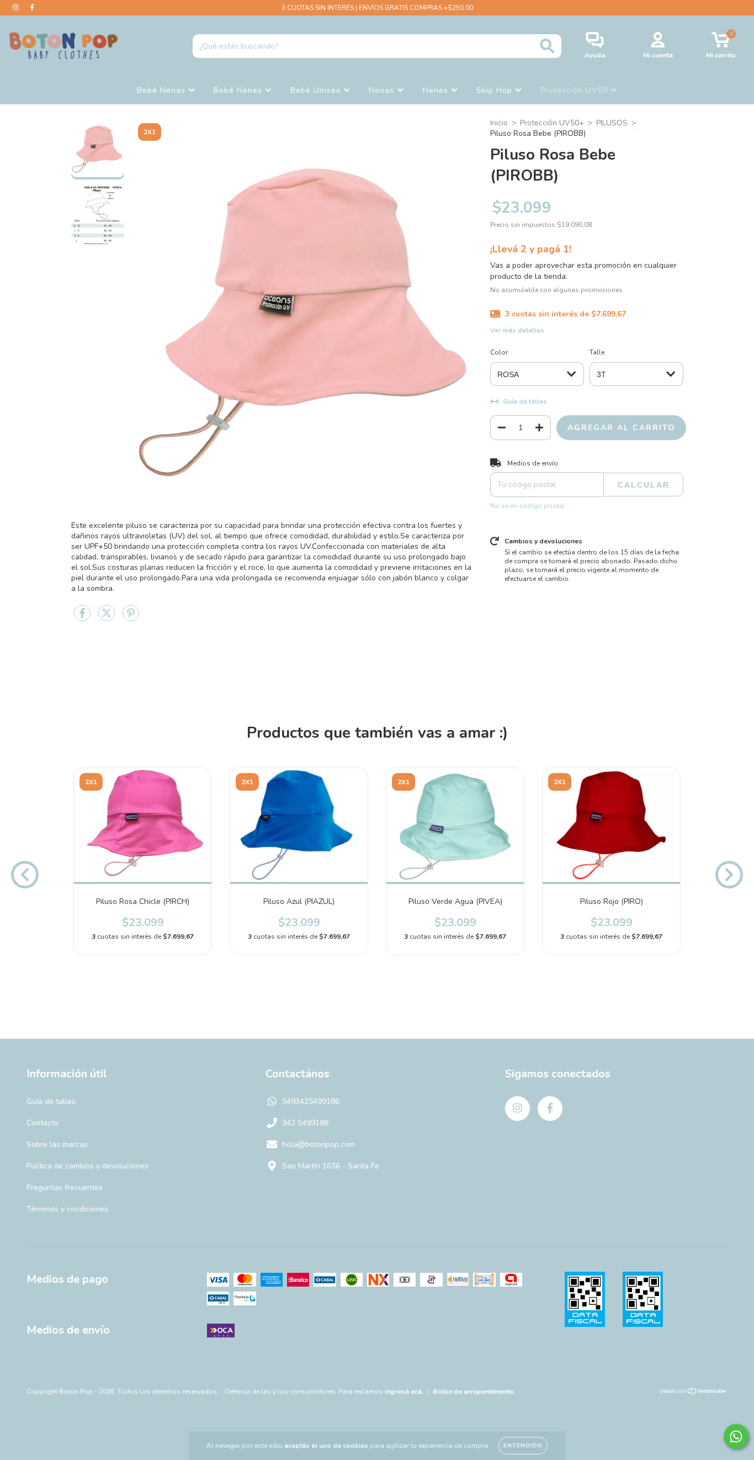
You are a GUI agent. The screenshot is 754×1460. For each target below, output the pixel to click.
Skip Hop (495, 90)
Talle (597, 352)
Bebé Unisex (316, 90)
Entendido (523, 1446)
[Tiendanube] (693, 1392)
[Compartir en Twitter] (107, 618)
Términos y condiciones (67, 1209)
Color (499, 352)
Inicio (499, 123)
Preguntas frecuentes (64, 1187)
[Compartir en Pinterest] (131, 618)
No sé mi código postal (527, 505)
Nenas (383, 90)
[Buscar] (547, 46)
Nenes (437, 90)
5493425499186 (310, 1101)
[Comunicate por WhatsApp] (736, 1436)
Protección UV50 (575, 90)
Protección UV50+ (552, 123)
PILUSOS (612, 123)
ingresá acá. (404, 1391)
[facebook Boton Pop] (32, 7)
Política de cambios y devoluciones (87, 1166)
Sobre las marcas (57, 1144)
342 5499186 (305, 1123)
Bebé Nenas (162, 90)
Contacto (42, 1123)
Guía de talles (51, 1101)
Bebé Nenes (239, 90)
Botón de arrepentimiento (473, 1391)
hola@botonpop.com (318, 1144)
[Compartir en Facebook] (83, 618)
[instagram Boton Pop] (16, 7)
